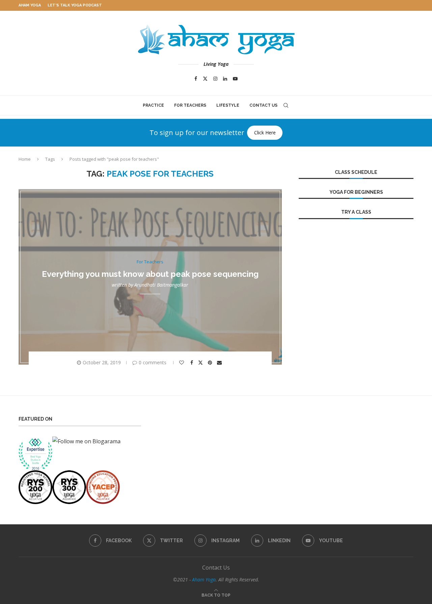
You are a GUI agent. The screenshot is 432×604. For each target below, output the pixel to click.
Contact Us (263, 105)
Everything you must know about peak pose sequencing (150, 274)
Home (25, 159)
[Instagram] (215, 78)
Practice (153, 105)
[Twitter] (205, 78)
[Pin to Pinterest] (211, 362)
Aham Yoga (30, 5)
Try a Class (356, 212)
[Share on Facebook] (192, 362)
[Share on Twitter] (201, 362)
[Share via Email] (220, 362)
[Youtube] (235, 78)
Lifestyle (227, 105)
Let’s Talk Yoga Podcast (75, 5)
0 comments (152, 362)
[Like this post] (182, 362)
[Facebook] (195, 78)
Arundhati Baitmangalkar (161, 285)
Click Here (265, 132)
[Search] (285, 105)
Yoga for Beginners (356, 192)
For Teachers (190, 105)
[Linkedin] (225, 78)
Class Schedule (356, 172)
